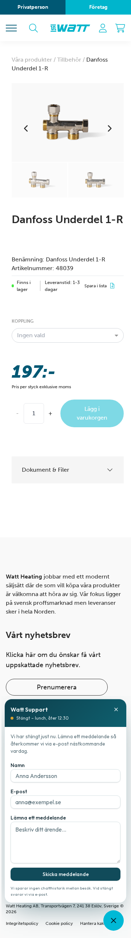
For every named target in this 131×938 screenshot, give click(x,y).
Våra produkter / (34, 59)
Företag (98, 7)
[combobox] (67, 335)
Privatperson (32, 7)
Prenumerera (57, 687)
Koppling (22, 321)
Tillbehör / (71, 59)
